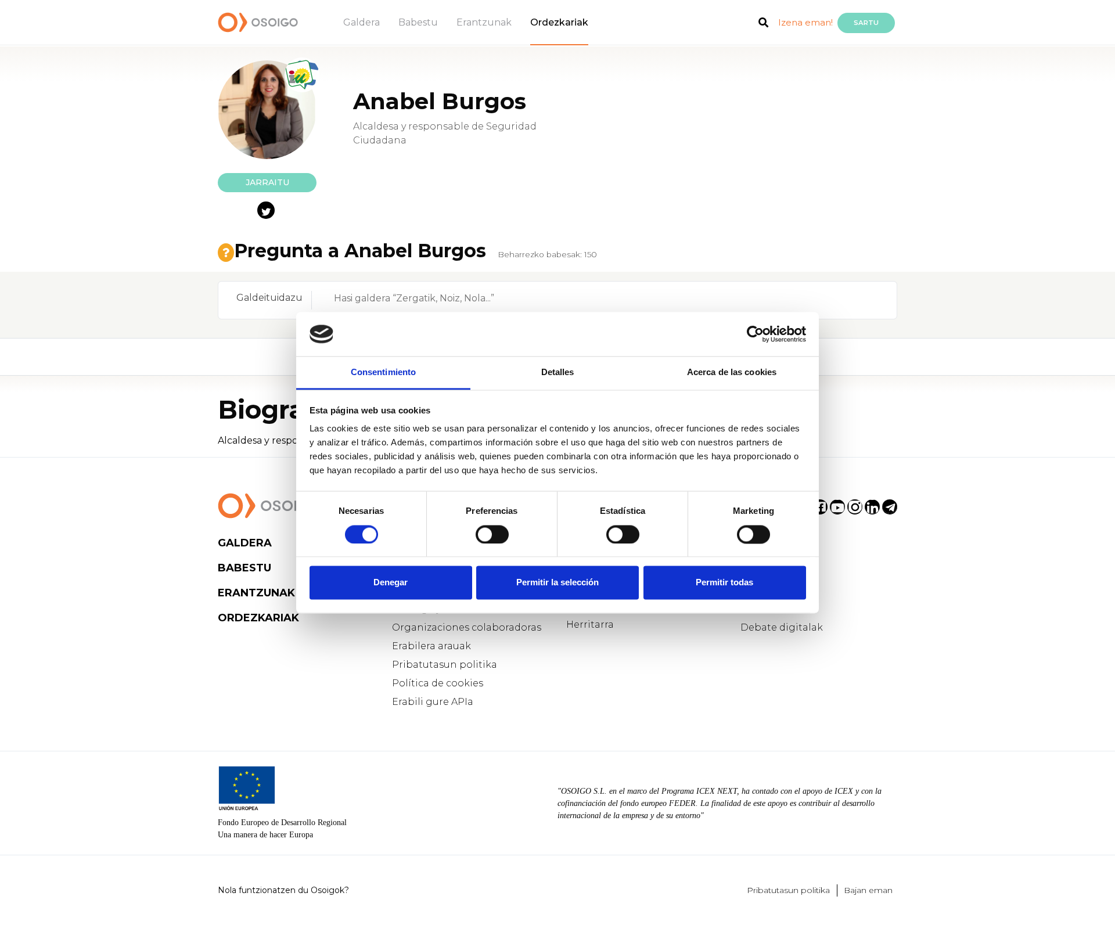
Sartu (866, 23)
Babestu (418, 22)
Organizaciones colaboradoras (466, 627)
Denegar (390, 583)
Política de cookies (437, 683)
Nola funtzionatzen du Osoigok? (283, 890)
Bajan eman (868, 890)
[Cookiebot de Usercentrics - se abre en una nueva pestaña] (755, 334)
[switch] (492, 534)
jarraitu (267, 182)
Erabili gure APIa (432, 701)
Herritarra (590, 624)
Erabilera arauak (431, 646)
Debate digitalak (781, 627)
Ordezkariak (559, 22)
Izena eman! (805, 22)
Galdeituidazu (269, 297)
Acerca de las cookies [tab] (731, 372)
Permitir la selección (557, 583)
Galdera (361, 22)
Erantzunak (484, 22)
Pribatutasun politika (444, 664)
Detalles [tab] (557, 372)
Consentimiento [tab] (383, 372)
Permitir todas (724, 583)
